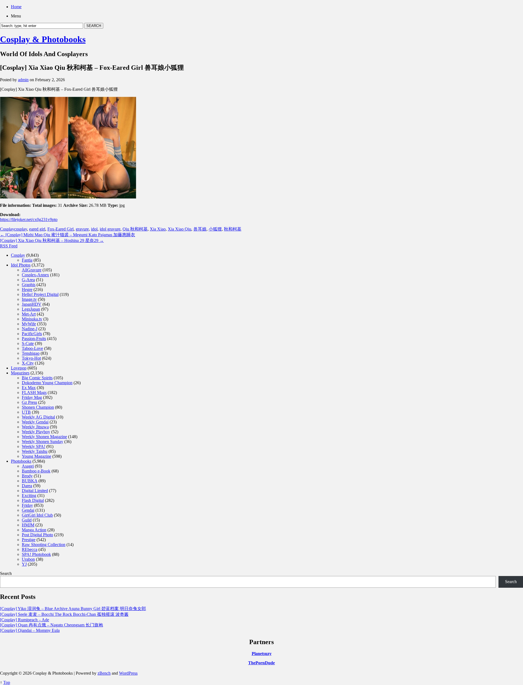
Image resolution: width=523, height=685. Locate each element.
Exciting (29, 495)
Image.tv (29, 299)
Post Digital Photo (37, 534)
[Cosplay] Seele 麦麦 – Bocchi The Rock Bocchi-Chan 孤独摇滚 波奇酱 (64, 614)
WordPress (128, 673)
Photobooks (21, 461)
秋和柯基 (232, 229)
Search (6, 573)
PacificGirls (32, 333)
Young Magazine (36, 456)
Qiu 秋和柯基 (135, 229)
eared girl (37, 229)
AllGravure (31, 270)
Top (6, 682)
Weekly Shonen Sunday (42, 441)
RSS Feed (8, 246)
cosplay (20, 229)
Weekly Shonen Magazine (44, 436)
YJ (24, 564)
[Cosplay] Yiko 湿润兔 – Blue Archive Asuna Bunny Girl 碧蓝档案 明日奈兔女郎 (73, 608)
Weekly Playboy (36, 431)
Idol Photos (21, 265)
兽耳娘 (199, 229)
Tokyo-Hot (31, 358)
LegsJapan (31, 309)
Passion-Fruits (34, 338)
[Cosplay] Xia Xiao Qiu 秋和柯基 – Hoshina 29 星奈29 (52, 240)
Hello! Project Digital (40, 294)
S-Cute (28, 343)
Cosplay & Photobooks (43, 39)
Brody (27, 476)
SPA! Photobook (36, 554)
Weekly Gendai (35, 422)
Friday (27, 505)
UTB (26, 412)
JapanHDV (31, 304)
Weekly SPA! (33, 446)
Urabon (28, 559)
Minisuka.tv (32, 319)
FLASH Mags (34, 392)
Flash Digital (33, 500)
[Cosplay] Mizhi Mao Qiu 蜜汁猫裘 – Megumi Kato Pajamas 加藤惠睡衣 (67, 234)
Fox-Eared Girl (60, 229)
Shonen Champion (38, 407)
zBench (104, 673)
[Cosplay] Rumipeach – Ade (24, 619)
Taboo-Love (32, 348)
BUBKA (29, 480)
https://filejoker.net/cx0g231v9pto (28, 219)
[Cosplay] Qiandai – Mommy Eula (30, 630)
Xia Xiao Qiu (179, 229)
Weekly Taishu (34, 451)
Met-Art (29, 314)
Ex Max (29, 387)
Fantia (27, 260)
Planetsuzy (262, 653)
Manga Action (34, 530)
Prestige (28, 539)
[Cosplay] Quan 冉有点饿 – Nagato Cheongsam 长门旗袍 (51, 625)
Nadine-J (29, 328)
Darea (27, 485)
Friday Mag (32, 397)
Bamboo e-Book (36, 471)
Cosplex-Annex (35, 274)
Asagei (28, 466)
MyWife (29, 324)
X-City (28, 363)
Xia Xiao (158, 229)
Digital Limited (35, 490)
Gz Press (29, 402)
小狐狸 (215, 229)
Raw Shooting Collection (43, 544)
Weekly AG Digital (38, 417)
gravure (82, 229)
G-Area (28, 279)
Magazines (20, 373)
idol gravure (110, 229)
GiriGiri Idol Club (37, 515)
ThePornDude (261, 662)
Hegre (27, 289)
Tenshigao (30, 353)
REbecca (29, 549)
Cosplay (7, 229)
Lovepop (18, 368)
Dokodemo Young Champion (47, 382)
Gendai (28, 510)
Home (16, 6)
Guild (27, 520)
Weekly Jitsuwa (35, 427)
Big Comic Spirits (37, 377)
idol (94, 229)
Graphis (28, 284)
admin (23, 79)
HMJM (28, 525)
